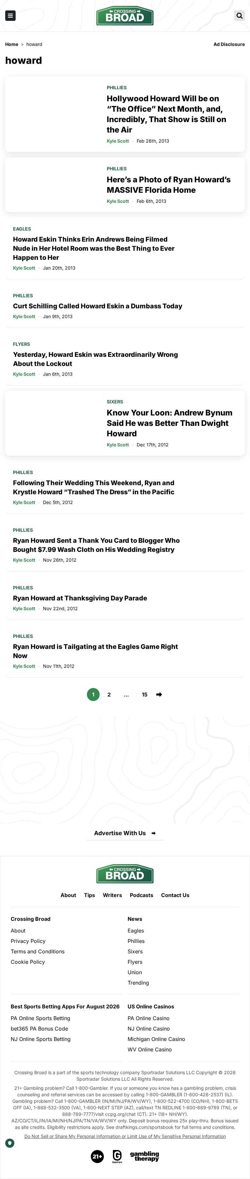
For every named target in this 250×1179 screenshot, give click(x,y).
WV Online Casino (150, 1049)
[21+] (97, 1156)
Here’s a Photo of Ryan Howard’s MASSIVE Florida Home (169, 185)
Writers (112, 895)
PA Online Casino (149, 1018)
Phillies (117, 87)
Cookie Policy (28, 962)
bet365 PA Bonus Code (39, 1028)
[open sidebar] (10, 15)
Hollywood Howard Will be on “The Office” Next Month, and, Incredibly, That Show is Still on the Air (166, 114)
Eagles (22, 229)
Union (135, 972)
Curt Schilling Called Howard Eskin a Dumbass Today (97, 306)
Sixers (115, 401)
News (135, 919)
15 (144, 694)
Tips (89, 895)
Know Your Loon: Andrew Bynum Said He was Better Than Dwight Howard (169, 423)
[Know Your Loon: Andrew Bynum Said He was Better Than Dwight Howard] (52, 423)
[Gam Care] (117, 1156)
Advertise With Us (120, 833)
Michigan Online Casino (156, 1039)
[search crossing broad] (239, 15)
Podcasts (141, 895)
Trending (138, 982)
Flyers (21, 344)
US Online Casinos (151, 1006)
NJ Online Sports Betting (41, 1039)
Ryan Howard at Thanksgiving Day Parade (80, 598)
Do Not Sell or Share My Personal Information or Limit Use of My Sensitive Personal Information (125, 1136)
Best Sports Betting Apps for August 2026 (65, 1006)
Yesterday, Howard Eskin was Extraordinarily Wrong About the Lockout (95, 359)
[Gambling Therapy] (144, 1156)
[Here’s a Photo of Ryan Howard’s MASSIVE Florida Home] (52, 185)
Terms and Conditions (37, 951)
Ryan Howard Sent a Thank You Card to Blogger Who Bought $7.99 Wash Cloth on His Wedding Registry (96, 545)
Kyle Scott (118, 141)
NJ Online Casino (149, 1028)
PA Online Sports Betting (40, 1018)
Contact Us (175, 895)
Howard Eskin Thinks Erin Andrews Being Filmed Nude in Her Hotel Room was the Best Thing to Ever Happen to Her (93, 248)
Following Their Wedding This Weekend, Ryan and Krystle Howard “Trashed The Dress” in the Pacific (93, 487)
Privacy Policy (28, 941)
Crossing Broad (30, 919)
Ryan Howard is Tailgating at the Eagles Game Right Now (95, 651)
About (68, 895)
